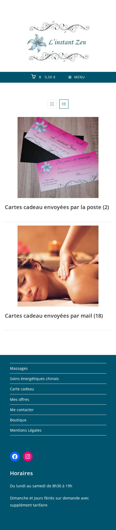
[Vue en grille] (52, 104)
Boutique (18, 419)
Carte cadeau (22, 388)
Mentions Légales (26, 430)
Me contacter (22, 409)
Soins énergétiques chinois (34, 378)
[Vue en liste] (64, 104)
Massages (19, 368)
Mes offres (19, 399)
